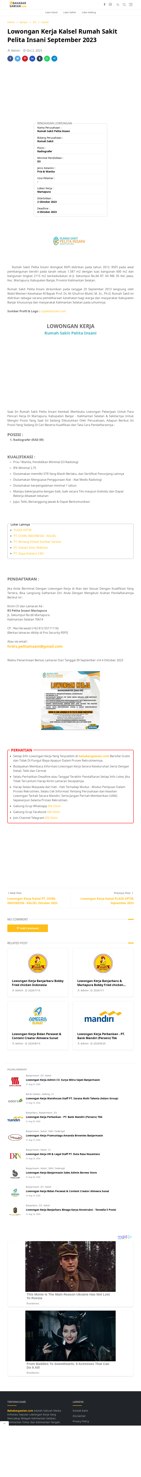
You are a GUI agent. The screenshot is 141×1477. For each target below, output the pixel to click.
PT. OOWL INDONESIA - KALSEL (35, 536)
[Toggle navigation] (131, 4)
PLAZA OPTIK (23, 530)
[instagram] (110, 4)
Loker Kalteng (89, 12)
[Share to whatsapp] (47, 59)
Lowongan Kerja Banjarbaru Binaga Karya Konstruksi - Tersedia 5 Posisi (71, 1209)
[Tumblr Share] (40, 59)
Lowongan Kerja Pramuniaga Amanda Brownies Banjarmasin (64, 1135)
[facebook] (104, 4)
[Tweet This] (18, 59)
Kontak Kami (80, 1410)
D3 (42, 1075)
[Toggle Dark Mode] (118, 4)
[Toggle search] (124, 4)
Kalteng (46, 1094)
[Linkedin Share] (32, 59)
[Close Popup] (4, 1423)
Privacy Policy (81, 1421)
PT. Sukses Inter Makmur (31, 548)
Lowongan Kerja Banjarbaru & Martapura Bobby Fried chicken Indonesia (100, 985)
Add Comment (29, 928)
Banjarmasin (32, 1075)
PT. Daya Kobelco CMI (29, 553)
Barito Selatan (33, 1094)
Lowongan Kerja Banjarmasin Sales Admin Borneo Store (61, 1172)
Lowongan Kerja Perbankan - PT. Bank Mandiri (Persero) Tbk (101, 1036)
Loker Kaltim (69, 12)
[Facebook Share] (10, 59)
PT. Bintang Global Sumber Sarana (37, 542)
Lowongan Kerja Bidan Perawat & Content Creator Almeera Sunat (36, 1036)
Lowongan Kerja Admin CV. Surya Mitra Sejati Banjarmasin (63, 1080)
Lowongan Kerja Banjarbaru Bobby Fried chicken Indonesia (38, 983)
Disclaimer (79, 1416)
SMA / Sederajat (56, 1131)
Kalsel (48, 1075)
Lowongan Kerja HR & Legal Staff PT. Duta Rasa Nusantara (63, 1154)
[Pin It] (25, 59)
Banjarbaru (32, 1112)
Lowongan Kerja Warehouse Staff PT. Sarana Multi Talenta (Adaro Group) (72, 1098)
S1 (52, 1094)
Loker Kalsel (51, 12)
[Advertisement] (70, 93)
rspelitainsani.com (53, 311)
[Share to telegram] (54, 59)
